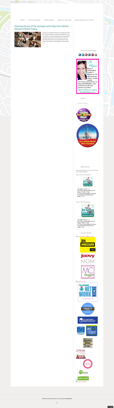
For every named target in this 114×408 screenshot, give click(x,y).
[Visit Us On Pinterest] (86, 56)
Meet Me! (12, 2)
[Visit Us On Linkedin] (89, 56)
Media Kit (18, 2)
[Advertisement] (89, 35)
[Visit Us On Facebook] (79, 56)
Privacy (24, 2)
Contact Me (31, 2)
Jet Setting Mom (57, 9)
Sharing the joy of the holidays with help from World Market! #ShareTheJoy (41, 27)
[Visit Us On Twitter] (83, 56)
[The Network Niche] (87, 301)
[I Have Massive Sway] (76, 380)
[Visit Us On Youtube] (95, 56)
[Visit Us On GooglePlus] (92, 56)
